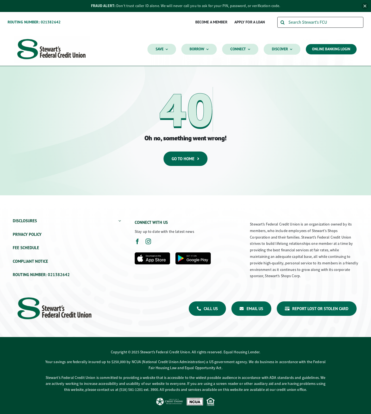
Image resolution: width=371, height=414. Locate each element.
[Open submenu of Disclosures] (118, 221)
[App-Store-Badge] (152, 254)
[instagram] (148, 241)
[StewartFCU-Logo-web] (52, 38)
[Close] (364, 5)
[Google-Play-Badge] (193, 254)
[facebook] (137, 241)
